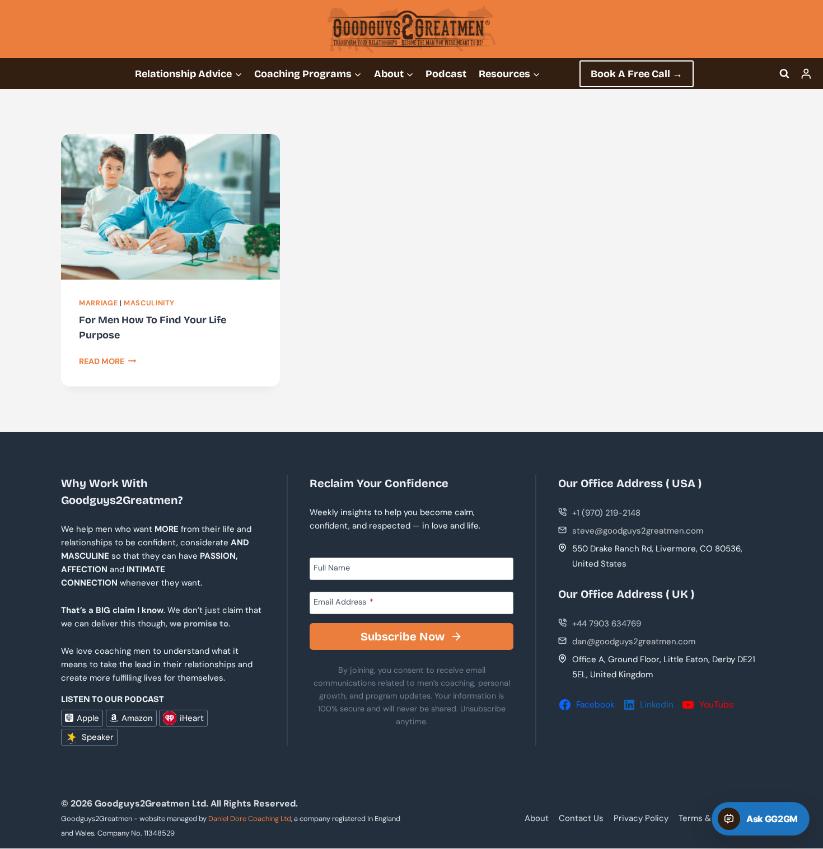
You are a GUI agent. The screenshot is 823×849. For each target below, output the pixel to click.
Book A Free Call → (636, 74)
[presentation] (170, 207)
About (537, 818)
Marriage (98, 303)
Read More (108, 361)
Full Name (332, 568)
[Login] (806, 74)
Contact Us (581, 818)
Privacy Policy (641, 818)
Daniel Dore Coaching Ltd (249, 818)
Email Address (343, 601)
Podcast (445, 74)
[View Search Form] (784, 74)
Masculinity (149, 303)
